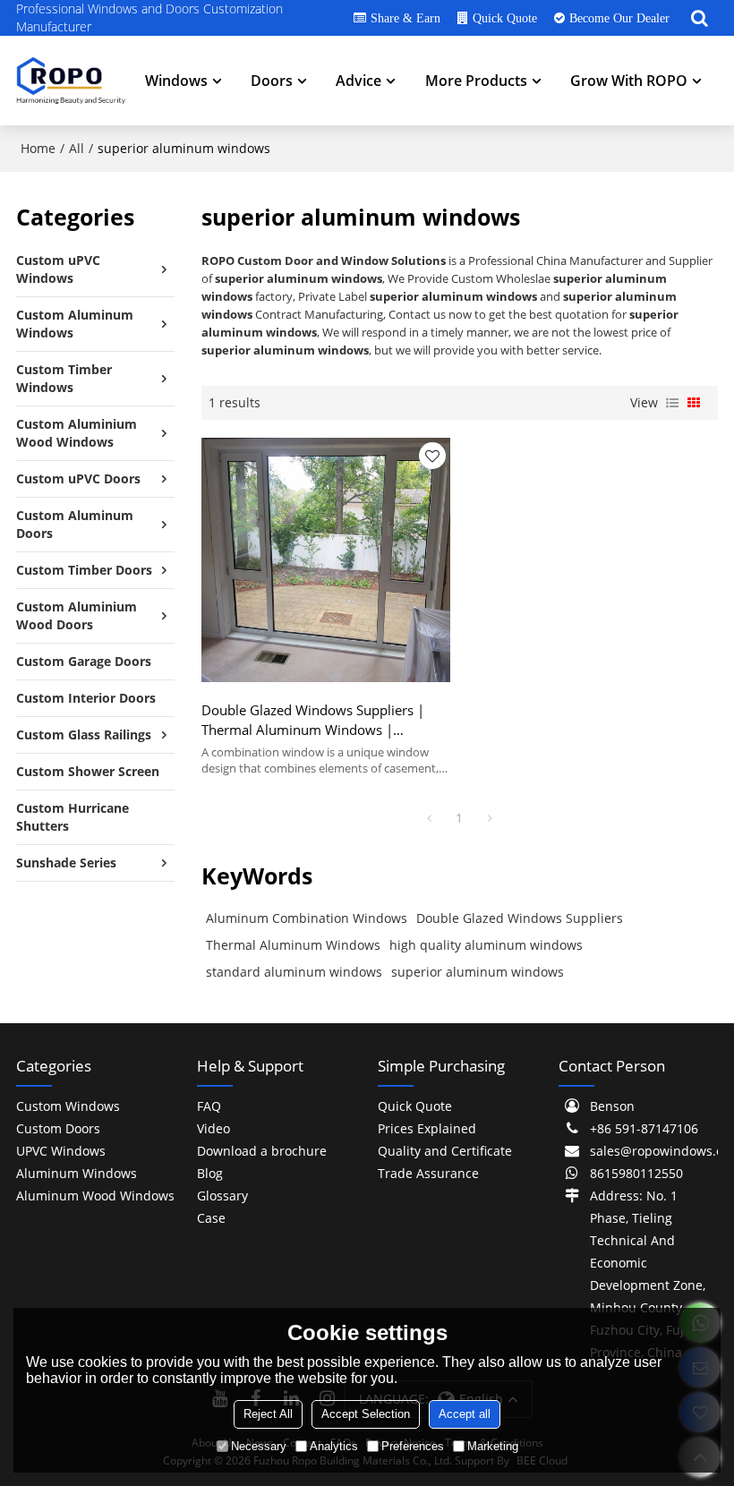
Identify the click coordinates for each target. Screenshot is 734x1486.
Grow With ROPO (628, 80)
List (672, 403)
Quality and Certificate (445, 1150)
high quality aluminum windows (486, 944)
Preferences (412, 1446)
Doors (272, 80)
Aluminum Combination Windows (306, 918)
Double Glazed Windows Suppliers (519, 918)
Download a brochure (262, 1150)
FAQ (209, 1105)
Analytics (334, 1446)
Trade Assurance (428, 1173)
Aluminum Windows (76, 1173)
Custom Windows (68, 1105)
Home (38, 148)
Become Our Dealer (619, 18)
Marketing (492, 1446)
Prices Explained (427, 1128)
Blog (210, 1173)
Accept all (465, 1414)
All (76, 148)
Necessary (258, 1446)
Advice (358, 80)
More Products (476, 80)
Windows (176, 80)
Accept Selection (365, 1414)
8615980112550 (636, 1173)
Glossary (222, 1195)
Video (213, 1128)
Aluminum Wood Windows (95, 1195)
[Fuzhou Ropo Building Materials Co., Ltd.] (70, 81)
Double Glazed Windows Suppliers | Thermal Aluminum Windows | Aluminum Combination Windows (312, 720)
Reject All (268, 1414)
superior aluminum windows (477, 971)
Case (211, 1217)
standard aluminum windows (294, 971)
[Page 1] (428, 818)
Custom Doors (58, 1128)
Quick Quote (505, 18)
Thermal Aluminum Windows (293, 944)
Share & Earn (405, 18)
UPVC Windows (61, 1150)
